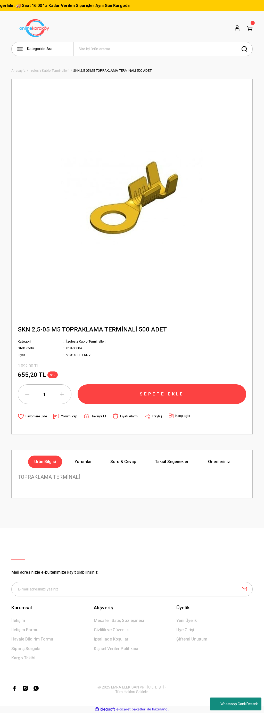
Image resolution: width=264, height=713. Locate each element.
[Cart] (249, 28)
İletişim (18, 620)
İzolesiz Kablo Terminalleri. (86, 341)
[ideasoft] (105, 709)
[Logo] (35, 28)
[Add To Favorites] (32, 416)
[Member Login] (237, 28)
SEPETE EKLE (162, 393)
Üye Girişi (185, 629)
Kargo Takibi (23, 657)
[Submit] (244, 589)
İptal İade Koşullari (111, 639)
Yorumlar (83, 461)
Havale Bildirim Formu (32, 639)
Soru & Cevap (123, 461)
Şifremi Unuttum (191, 639)
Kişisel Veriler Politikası (116, 648)
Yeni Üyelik (186, 620)
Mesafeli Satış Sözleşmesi (119, 620)
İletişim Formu (24, 629)
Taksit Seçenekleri (172, 461)
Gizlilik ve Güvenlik (111, 629)
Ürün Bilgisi (45, 461)
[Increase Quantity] (62, 394)
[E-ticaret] (131, 709)
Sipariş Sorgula (25, 648)
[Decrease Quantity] (27, 394)
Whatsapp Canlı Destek (239, 704)
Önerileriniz (219, 461)
